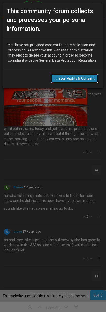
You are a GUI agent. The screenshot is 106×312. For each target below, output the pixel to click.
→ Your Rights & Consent (74, 78)
